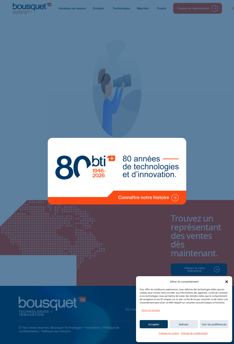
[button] (227, 281)
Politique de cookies (169, 333)
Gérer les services (150, 310)
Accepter (153, 324)
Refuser (183, 324)
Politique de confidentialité (194, 333)
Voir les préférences (214, 324)
